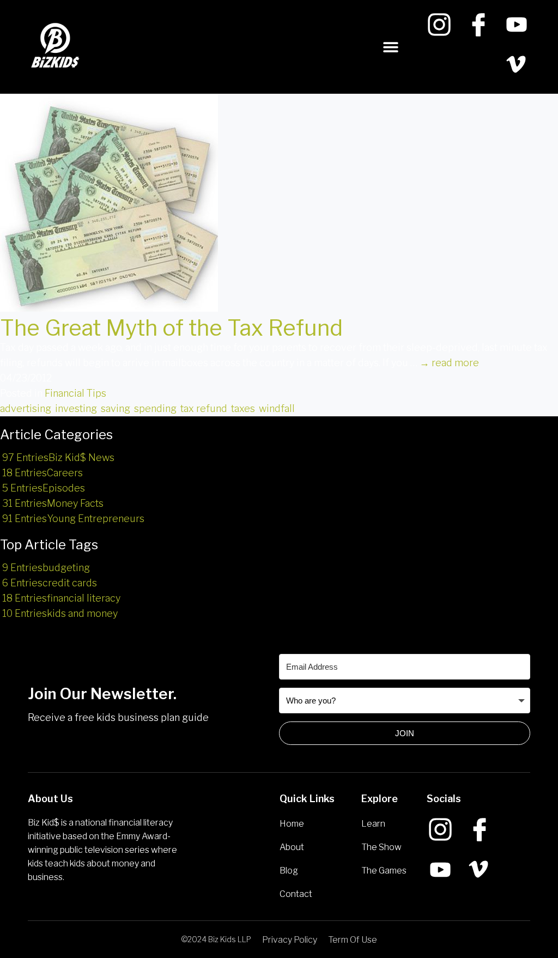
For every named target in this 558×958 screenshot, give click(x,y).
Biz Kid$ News (58, 457)
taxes (243, 408)
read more (449, 362)
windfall (277, 408)
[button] (391, 47)
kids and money (60, 613)
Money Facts (53, 503)
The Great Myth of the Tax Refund (171, 327)
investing (76, 408)
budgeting (46, 567)
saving (115, 408)
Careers (42, 472)
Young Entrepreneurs (73, 518)
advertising (25, 408)
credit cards (49, 583)
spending (155, 408)
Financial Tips (75, 393)
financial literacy (61, 598)
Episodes (43, 488)
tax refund (203, 408)
